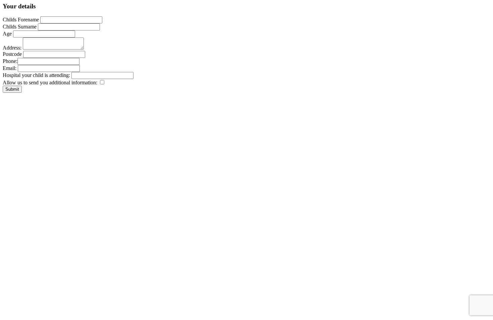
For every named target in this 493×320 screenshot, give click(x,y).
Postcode (12, 54)
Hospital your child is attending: (37, 75)
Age (7, 33)
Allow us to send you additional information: (51, 82)
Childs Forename (21, 19)
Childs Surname (20, 26)
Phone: (10, 61)
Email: (9, 68)
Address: (12, 48)
